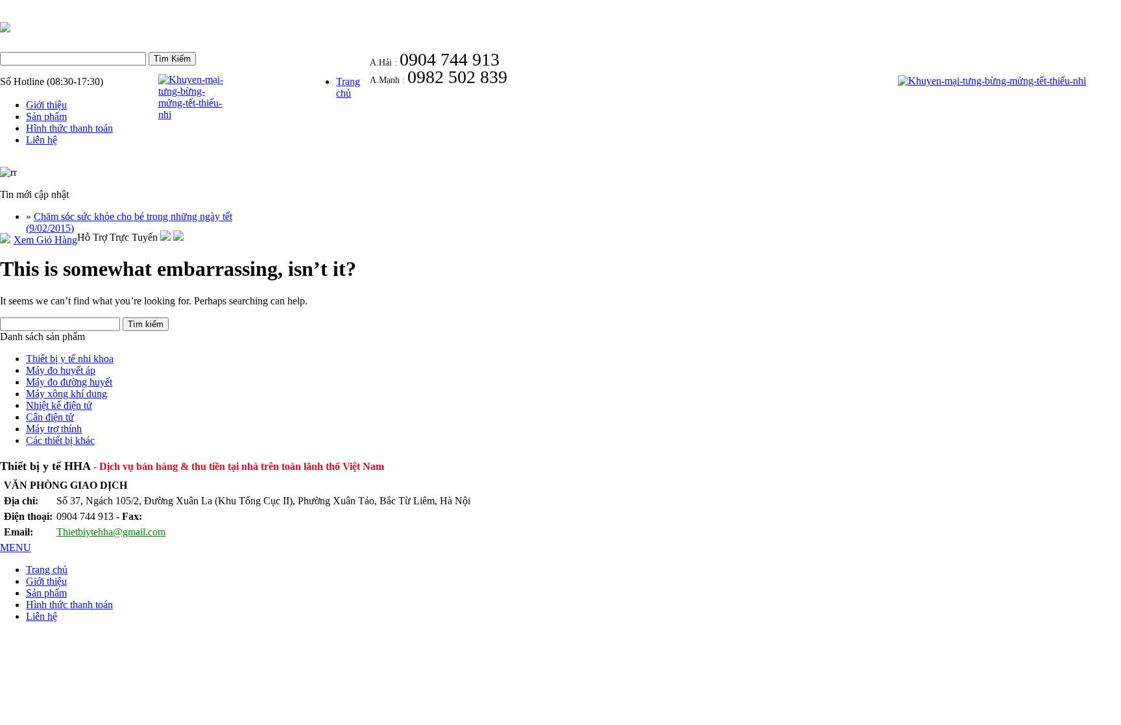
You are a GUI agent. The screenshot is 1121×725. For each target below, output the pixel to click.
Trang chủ (348, 87)
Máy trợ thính (54, 428)
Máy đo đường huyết (69, 381)
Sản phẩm (46, 116)
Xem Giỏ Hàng (45, 239)
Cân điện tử (50, 417)
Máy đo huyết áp (60, 370)
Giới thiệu (46, 104)
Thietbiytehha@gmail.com (110, 531)
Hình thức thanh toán (69, 128)
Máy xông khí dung (66, 393)
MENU (15, 547)
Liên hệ (41, 139)
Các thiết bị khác (60, 440)
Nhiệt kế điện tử (59, 405)
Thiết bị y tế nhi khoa (70, 358)
